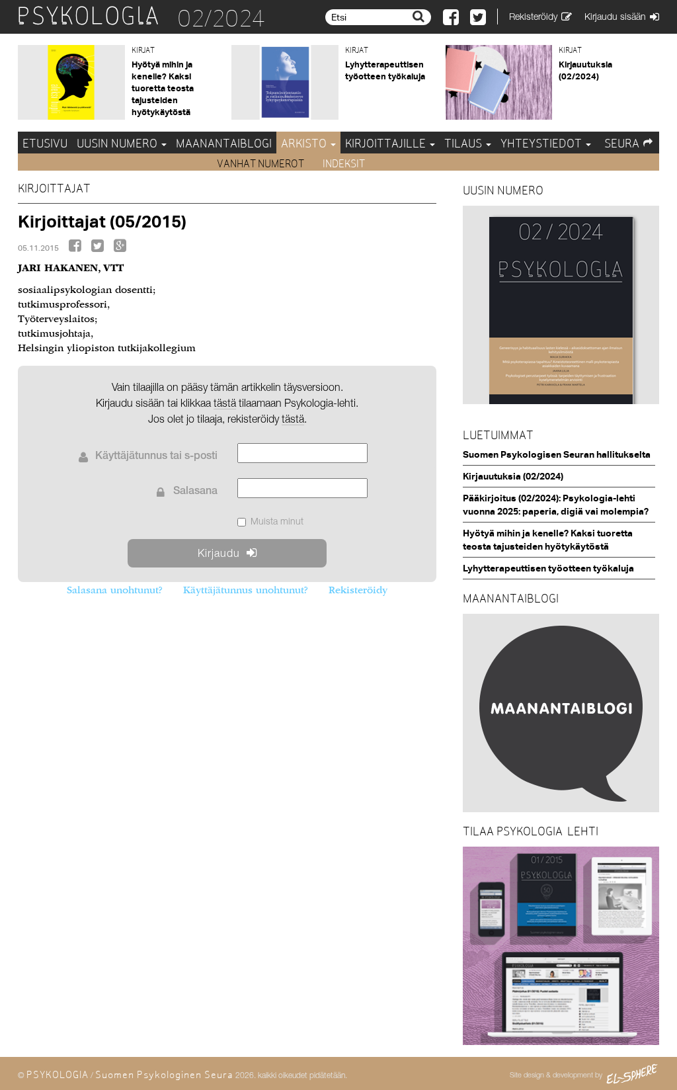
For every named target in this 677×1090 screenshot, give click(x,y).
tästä (293, 419)
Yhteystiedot (542, 143)
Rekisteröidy (358, 590)
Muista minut (277, 520)
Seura (621, 143)
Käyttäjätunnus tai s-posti (156, 457)
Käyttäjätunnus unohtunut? (245, 590)
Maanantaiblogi (224, 143)
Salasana (195, 492)
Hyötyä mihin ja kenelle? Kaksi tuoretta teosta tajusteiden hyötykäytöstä (163, 88)
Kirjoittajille (386, 143)
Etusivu (44, 143)
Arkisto (305, 143)
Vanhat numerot (261, 163)
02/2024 (221, 18)
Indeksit (344, 163)
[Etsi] (420, 16)
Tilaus (464, 143)
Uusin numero (118, 143)
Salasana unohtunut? (114, 590)
